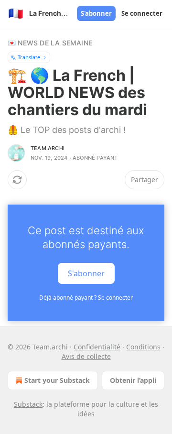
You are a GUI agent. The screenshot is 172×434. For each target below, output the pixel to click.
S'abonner (96, 13)
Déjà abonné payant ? (86, 297)
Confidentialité (97, 346)
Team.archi (47, 148)
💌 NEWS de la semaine (50, 43)
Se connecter (141, 13)
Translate (29, 57)
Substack (28, 404)
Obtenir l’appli (133, 380)
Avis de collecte (86, 356)
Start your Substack (57, 380)
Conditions (143, 346)
